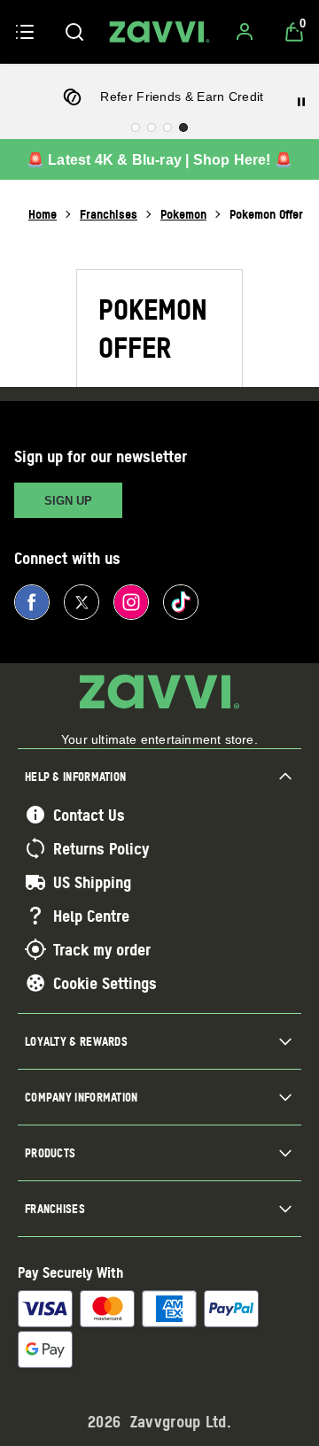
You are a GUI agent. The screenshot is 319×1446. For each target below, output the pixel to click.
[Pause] (301, 102)
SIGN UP (68, 500)
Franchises (108, 213)
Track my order (102, 949)
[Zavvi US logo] (159, 32)
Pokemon (183, 213)
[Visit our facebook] (32, 602)
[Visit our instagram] (131, 602)
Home (42, 213)
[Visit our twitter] (81, 602)
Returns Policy (101, 848)
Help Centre (91, 915)
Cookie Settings (105, 983)
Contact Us (89, 814)
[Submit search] (74, 32)
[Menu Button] (24, 32)
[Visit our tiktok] (180, 602)
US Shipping (92, 882)
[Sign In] (244, 32)
